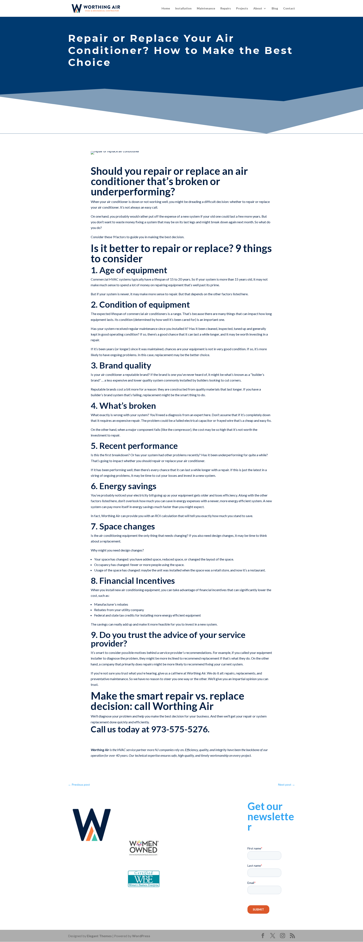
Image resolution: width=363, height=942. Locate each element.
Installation (183, 8)
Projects (242, 8)
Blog (275, 8)
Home (166, 8)
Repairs (225, 8)
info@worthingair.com (155, 821)
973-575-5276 (151, 815)
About (257, 8)
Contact (289, 8)
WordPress (141, 936)
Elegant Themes (99, 936)
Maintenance (206, 8)
